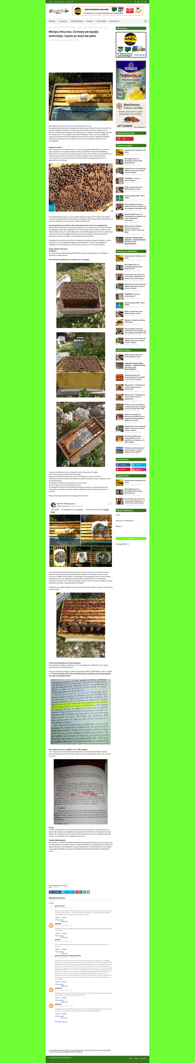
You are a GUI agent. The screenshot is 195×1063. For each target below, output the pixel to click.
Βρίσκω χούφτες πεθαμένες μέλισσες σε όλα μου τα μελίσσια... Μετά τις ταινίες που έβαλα (134, 229)
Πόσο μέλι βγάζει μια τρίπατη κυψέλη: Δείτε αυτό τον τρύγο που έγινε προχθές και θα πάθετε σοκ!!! (135, 206)
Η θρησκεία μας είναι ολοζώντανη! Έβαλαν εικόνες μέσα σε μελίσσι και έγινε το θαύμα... (135, 170)
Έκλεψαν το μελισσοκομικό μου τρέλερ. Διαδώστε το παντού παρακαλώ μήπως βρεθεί (135, 450)
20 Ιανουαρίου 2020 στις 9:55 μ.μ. (65, 925)
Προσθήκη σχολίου (61, 1022)
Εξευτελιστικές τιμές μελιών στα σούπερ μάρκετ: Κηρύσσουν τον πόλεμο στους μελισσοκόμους (135, 276)
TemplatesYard (63, 1060)
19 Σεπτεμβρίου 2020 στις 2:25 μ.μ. (65, 1006)
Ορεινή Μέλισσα (55, 40)
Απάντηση (57, 917)
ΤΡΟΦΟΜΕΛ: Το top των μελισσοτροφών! (132, 179)
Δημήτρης (58, 988)
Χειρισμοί (61, 27)
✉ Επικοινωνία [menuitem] (114, 21)
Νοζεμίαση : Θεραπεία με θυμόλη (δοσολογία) (135, 321)
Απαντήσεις (60, 920)
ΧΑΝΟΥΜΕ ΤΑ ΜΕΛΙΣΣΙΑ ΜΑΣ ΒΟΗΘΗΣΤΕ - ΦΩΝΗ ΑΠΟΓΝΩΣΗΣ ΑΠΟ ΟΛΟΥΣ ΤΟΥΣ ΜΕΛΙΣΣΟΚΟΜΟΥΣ (135, 241)
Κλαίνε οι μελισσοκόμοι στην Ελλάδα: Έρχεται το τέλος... (134, 188)
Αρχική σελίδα (53, 27)
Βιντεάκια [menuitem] (89, 21)
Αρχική (51, 1)
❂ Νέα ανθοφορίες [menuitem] (77, 21)
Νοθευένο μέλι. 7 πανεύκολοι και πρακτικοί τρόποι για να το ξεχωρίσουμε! (135, 387)
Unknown (58, 924)
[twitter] (138, 2)
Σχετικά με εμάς (59, 1)
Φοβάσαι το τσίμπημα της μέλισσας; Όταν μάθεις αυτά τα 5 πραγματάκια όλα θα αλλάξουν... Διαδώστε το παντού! (135, 417)
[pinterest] (145, 2)
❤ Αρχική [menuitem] (52, 21)
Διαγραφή (64, 917)
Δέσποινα (58, 1004)
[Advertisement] (81, 58)
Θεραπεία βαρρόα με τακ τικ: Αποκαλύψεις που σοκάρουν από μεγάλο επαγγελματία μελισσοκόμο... (135, 217)
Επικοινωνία (70, 1)
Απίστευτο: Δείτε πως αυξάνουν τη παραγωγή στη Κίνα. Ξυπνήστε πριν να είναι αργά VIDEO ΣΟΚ (135, 406)
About (136, 1058)
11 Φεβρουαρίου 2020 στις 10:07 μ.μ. (66, 957)
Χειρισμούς (87, 126)
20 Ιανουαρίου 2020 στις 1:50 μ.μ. (65, 908)
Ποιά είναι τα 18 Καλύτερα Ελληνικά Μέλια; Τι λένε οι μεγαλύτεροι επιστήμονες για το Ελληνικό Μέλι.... (135, 439)
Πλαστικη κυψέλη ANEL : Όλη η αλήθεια (134, 197)
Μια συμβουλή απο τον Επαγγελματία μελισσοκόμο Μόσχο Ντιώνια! (133, 161)
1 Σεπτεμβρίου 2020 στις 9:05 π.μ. (65, 990)
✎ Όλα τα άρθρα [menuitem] (101, 21)
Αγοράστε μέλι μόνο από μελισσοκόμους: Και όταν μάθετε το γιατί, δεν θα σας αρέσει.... (135, 377)
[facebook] (135, 2)
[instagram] (142, 2)
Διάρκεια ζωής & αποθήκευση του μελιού (135, 151)
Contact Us (143, 1058)
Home (131, 1058)
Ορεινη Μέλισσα (69, 126)
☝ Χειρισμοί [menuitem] (62, 21)
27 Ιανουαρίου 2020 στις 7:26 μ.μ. (65, 941)
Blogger (77, 1060)
